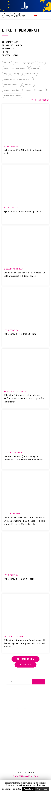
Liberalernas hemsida (19, 704)
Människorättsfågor (12, 90)
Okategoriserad (10, 55)
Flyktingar (16, 74)
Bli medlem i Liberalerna (20, 708)
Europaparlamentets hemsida (22, 699)
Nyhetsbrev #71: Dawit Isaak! (19, 579)
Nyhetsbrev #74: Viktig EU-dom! (20, 334)
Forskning (28, 90)
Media (41, 63)
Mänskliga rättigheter (12, 95)
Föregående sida (25, 659)
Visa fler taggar (40, 100)
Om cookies (42, 789)
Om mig (14, 747)
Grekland (41, 90)
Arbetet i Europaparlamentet (15, 68)
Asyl (6, 74)
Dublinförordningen (11, 85)
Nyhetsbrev (8, 49)
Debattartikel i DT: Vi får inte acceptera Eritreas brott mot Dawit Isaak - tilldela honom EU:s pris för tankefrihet (24, 520)
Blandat (7, 63)
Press (5, 52)
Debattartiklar (10, 42)
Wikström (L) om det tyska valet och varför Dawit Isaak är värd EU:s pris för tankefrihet (24, 398)
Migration (35, 68)
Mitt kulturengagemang (19, 742)
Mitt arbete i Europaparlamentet (23, 737)
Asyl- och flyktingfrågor (24, 63)
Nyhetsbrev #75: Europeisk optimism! (23, 211)
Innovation (28, 85)
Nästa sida (25, 665)
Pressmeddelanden (12, 45)
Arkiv (13, 725)
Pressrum (14, 721)
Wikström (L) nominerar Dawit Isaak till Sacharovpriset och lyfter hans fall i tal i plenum (25, 643)
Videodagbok (30, 74)
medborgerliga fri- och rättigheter (17, 79)
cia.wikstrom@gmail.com (25, 776)
